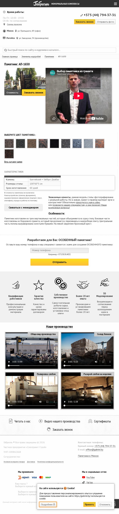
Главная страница (10, 56)
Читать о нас (22, 421)
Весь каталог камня (13, 161)
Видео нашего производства (62, 421)
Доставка (31, 462)
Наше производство (59, 326)
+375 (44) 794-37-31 (100, 15)
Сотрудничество (12, 456)
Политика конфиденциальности (50, 462)
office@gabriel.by (94, 449)
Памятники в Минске (88, 455)
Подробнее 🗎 (48, 504)
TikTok (89, 482)
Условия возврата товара (14, 462)
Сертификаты (102, 421)
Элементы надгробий (31, 56)
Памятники (49, 56)
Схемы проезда (14, 24)
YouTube (90, 477)
